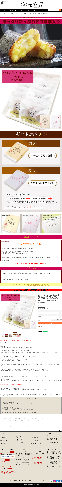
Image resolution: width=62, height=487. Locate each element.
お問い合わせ (9, 480)
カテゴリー (3, 433)
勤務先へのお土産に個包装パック (13, 424)
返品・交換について (35, 440)
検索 (60, 10)
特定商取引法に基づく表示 (36, 443)
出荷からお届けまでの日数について (38, 442)
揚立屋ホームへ (42, 480)
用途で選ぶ (5, 424)
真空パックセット (3, 443)
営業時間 (33, 449)
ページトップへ (60, 431)
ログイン (17, 437)
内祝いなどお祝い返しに (12, 426)
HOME (2, 13)
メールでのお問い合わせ (21, 449)
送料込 (10, 422)
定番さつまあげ (6, 418)
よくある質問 (19, 10)
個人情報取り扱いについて (36, 445)
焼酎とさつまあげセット (5, 442)
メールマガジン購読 (20, 442)
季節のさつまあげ (3, 440)
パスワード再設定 (19, 439)
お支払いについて (7, 449)
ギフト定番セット (3, 437)
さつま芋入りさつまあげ (8, 13)
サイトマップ (34, 480)
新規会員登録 (18, 436)
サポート (33, 433)
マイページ (27, 10)
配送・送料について (35, 437)
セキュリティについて (51, 449)
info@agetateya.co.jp (5, 277)
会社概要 (4, 10)
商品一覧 (11, 10)
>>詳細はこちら (11, 449)
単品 (4, 420)
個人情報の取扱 (28, 480)
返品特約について (41, 326)
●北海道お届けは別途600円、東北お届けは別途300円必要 (48, 311)
